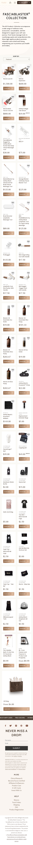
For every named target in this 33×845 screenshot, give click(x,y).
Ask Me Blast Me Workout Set (24, 549)
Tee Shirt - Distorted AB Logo (23, 516)
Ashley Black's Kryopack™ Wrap (24, 384)
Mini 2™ (21, 141)
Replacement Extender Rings (23, 417)
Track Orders (16, 802)
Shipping (16, 805)
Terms (15, 756)
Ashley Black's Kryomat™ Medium (7, 416)
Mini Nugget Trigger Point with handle (23, 288)
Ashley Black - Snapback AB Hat (23, 619)
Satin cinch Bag (8, 512)
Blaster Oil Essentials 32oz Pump (8, 352)
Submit (16, 748)
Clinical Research (16, 778)
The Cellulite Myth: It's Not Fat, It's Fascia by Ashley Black (8, 653)
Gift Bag (6, 701)
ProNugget (6, 255)
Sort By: (16, 56)
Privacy (20, 756)
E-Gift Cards (16, 788)
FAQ (16, 807)
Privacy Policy (22, 769)
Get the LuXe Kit (23, 2)
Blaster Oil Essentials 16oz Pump (23, 320)
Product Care (16, 786)
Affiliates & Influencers (16, 783)
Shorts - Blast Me (24, 584)
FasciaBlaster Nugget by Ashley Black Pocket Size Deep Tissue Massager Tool (8, 144)
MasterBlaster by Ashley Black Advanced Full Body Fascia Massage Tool (8, 182)
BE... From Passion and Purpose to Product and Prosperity (23, 654)
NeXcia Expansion (22, 80)
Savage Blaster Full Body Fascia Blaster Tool (24, 181)
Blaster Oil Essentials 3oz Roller (7, 320)
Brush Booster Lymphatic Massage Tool (7, 218)
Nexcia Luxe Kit (7, 79)
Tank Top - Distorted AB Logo (7, 551)
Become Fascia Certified (16, 781)
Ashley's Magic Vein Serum (23, 109)
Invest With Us (17, 790)
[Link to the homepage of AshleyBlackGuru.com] (4, 2)
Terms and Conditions (10, 769)
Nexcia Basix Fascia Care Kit (8, 109)
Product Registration (16, 810)
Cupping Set (23, 448)
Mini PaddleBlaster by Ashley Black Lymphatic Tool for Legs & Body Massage (24, 220)
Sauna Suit (22, 482)
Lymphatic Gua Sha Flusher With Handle (8, 288)
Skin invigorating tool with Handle (24, 256)
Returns (16, 800)
